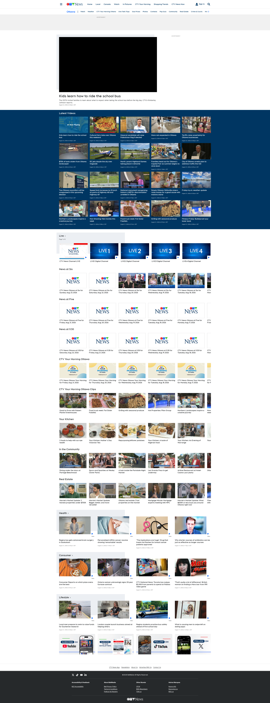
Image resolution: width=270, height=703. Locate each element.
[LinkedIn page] (85, 675)
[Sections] (61, 4)
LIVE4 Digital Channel (191, 261)
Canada (107, 4)
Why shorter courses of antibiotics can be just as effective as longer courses (192, 541)
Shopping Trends (161, 4)
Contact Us (157, 667)
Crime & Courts (196, 11)
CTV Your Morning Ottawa (106, 11)
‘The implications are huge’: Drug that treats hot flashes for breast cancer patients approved (152, 542)
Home (89, 4)
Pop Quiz (163, 11)
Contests (153, 11)
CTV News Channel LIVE (69, 261)
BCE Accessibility (78, 686)
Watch (116, 4)
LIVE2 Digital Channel (130, 261)
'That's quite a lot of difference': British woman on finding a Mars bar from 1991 (191, 583)
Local (98, 4)
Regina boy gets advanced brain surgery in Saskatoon (76, 541)
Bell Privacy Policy (110, 686)
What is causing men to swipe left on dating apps (190, 625)
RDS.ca (171, 691)
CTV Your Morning (142, 4)
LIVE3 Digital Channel (161, 261)
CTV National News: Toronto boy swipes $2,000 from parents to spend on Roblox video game (153, 584)
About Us (134, 667)
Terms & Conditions (110, 689)
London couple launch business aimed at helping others (115, 625)
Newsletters (125, 667)
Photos (145, 11)
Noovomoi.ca (173, 689)
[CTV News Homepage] (75, 4)
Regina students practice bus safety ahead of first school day (151, 625)
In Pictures (127, 4)
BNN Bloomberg (141, 689)
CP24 (138, 686)
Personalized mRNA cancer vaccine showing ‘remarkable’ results (113, 541)
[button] (73, 129)
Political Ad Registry (111, 691)
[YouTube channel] (81, 675)
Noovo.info (172, 686)
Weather (91, 11)
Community (173, 11)
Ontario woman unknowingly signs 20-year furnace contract (115, 583)
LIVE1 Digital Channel (99, 261)
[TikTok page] (77, 675)
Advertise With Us (145, 667)
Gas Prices (136, 11)
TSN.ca (138, 691)
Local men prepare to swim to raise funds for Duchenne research (76, 625)
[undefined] (72, 283)
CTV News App (114, 667)
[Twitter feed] (73, 675)
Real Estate (184, 11)
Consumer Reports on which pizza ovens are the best (76, 583)
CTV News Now (178, 4)
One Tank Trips (124, 11)
